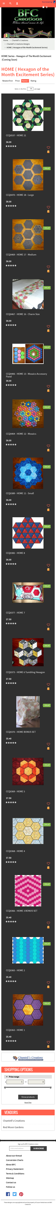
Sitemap (10, 1178)
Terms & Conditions (15, 1173)
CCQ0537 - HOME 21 (16, 135)
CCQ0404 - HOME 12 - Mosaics (21, 434)
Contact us (11, 1182)
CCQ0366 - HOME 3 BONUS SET (21, 911)
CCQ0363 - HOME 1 (15, 1030)
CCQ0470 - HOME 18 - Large (20, 195)
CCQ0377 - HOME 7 (15, 613)
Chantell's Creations (14, 1121)
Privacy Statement (14, 1169)
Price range (14, 1077)
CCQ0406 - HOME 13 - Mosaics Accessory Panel (26, 375)
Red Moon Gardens (13, 1127)
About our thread (14, 1155)
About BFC (11, 1164)
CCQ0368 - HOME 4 (15, 851)
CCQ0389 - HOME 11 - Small (20, 493)
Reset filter (28, 1103)
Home (5, 40)
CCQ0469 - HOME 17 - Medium (21, 254)
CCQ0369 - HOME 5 (15, 791)
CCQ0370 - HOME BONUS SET (21, 732)
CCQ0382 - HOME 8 (15, 553)
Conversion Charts (14, 1160)
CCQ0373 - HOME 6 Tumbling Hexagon (25, 672)
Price (17, 81)
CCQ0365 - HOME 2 (15, 970)
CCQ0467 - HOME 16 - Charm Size (23, 314)
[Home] (28, 17)
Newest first (7, 81)
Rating (33, 81)
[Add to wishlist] (48, 147)
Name (24, 81)
